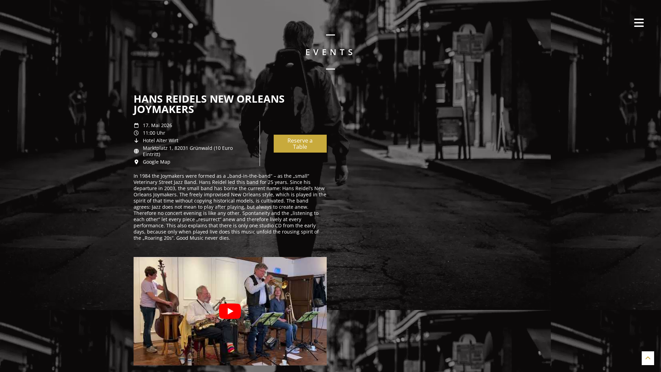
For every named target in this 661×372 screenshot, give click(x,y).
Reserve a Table (300, 144)
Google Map (156, 161)
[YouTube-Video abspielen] (230, 311)
